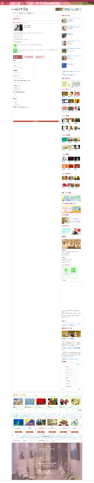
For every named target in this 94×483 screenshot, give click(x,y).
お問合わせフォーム (66, 262)
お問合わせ (25, 440)
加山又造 (75, 142)
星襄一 (69, 169)
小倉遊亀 (69, 149)
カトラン (63, 188)
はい (15, 94)
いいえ (16, 96)
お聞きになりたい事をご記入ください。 (21, 107)
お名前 (15, 60)
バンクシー (76, 111)
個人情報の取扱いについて (43, 440)
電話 (15, 102)
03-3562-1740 (69, 259)
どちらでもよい (18, 104)
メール (16, 101)
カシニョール (70, 188)
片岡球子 (69, 142)
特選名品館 (51, 3)
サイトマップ (33, 440)
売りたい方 (28, 3)
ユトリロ (75, 188)
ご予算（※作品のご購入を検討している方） (22, 80)
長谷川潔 (75, 161)
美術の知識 (43, 3)
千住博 (75, 149)
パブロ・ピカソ (64, 180)
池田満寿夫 (64, 169)
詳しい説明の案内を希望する (19, 92)
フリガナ (15, 65)
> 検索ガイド (78, 364)
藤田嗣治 (63, 130)
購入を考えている (18, 89)
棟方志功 (63, 161)
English (63, 3)
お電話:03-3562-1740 (17, 36)
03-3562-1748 (47, 454)
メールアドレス (16, 75)
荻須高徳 (75, 123)
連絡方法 (15, 98)
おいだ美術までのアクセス (47, 459)
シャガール (70, 180)
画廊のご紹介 (36, 3)
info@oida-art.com (69, 260)
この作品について (16, 85)
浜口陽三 (69, 161)
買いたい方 (21, 3)
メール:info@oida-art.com (18, 34)
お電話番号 (15, 70)
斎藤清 (75, 169)
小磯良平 (69, 130)
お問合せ (58, 3)
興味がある (17, 87)
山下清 (75, 130)
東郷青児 (63, 123)
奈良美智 (69, 96)
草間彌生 (63, 96)
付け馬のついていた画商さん (68, 338)
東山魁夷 (63, 142)
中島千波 (63, 149)
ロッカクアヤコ (77, 96)
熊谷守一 (69, 123)
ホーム (15, 3)
